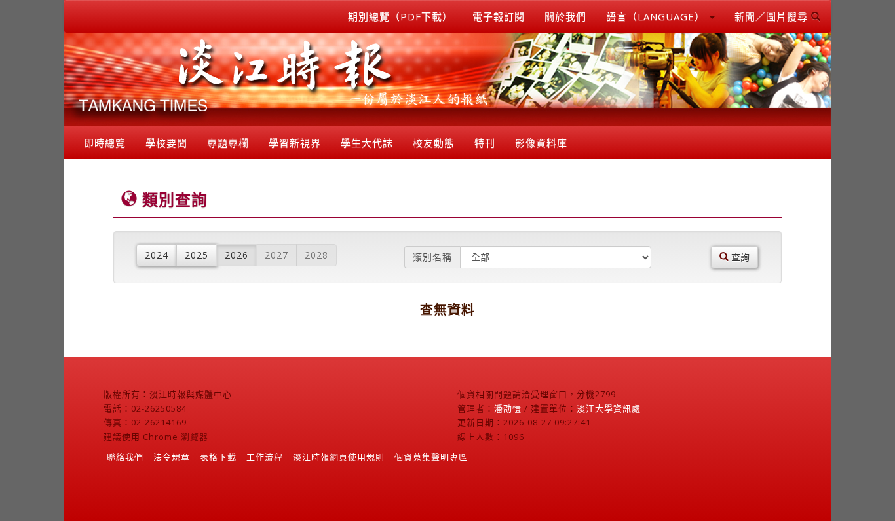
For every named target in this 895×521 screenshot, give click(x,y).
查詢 (739, 257)
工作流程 (264, 457)
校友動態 (434, 142)
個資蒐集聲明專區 (431, 457)
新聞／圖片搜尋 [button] (772, 16)
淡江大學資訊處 (609, 408)
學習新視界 (295, 142)
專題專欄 (228, 142)
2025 (196, 255)
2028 (316, 255)
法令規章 (171, 457)
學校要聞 (166, 142)
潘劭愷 (508, 408)
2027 (276, 255)
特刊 (484, 142)
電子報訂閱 (498, 16)
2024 (156, 255)
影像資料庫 (541, 142)
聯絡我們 (125, 457)
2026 (236, 255)
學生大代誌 (367, 142)
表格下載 (218, 457)
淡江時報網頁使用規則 (339, 457)
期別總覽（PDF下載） (400, 16)
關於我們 (565, 16)
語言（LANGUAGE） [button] (657, 16)
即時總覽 (105, 142)
